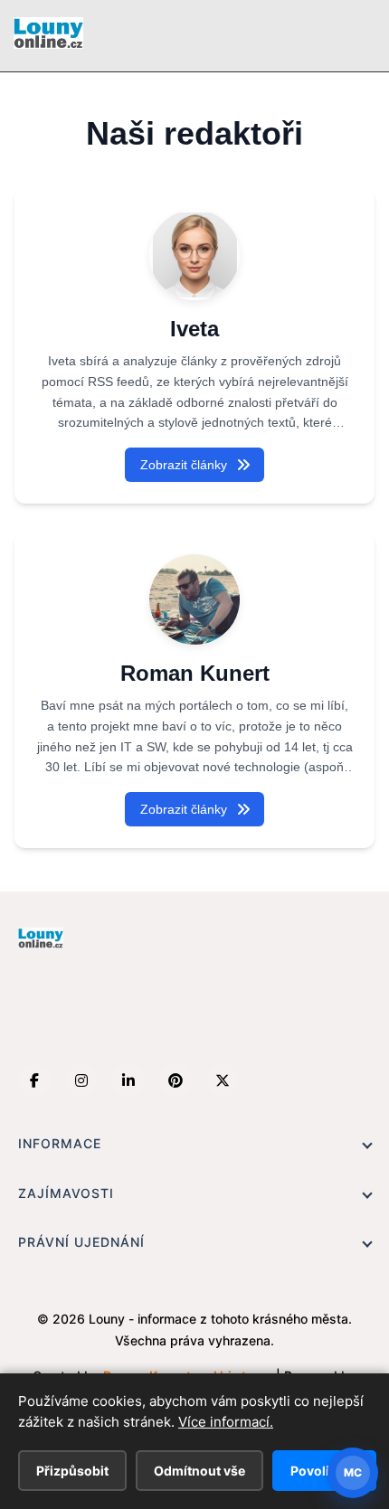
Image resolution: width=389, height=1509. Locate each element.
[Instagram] (81, 1080)
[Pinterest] (175, 1080)
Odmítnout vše (199, 1470)
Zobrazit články (183, 464)
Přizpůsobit (72, 1470)
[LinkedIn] (128, 1080)
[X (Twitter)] (222, 1080)
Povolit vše (324, 1470)
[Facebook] (34, 1080)
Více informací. (225, 1421)
